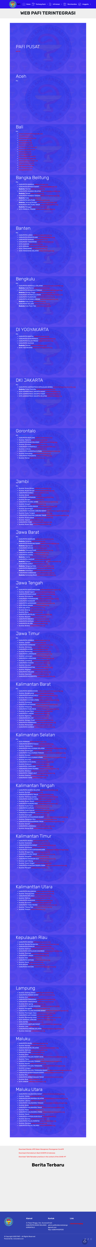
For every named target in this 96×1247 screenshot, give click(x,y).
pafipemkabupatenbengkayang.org (50, 691)
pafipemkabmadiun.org (42, 663)
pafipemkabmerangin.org (45, 497)
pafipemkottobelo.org (37, 1114)
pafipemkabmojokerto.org (46, 676)
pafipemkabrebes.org (41, 619)
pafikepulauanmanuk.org (45, 568)
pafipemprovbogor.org (41, 552)
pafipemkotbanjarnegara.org (45, 592)
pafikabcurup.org (40, 301)
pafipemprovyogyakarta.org (42, 347)
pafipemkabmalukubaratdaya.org (55, 1057)
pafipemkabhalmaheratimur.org (53, 1107)
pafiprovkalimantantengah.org (55, 753)
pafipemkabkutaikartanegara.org (56, 850)
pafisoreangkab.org (38, 541)
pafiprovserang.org (41, 239)
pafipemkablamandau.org (45, 826)
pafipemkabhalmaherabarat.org (53, 1094)
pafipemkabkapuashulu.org (48, 695)
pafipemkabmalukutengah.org (51, 1061)
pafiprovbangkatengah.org (50, 196)
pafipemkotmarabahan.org (42, 746)
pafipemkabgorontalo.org (51, 451)
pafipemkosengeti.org (38, 504)
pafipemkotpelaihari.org (39, 775)
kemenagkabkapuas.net (27, 156)
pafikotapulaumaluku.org (37, 1081)
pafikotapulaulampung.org (46, 1020)
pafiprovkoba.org (35, 198)
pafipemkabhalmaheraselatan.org (56, 1098)
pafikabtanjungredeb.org (41, 843)
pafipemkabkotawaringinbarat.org (56, 817)
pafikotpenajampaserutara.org (56, 865)
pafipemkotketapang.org (40, 707)
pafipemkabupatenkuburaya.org (47, 709)
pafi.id (18, 51)
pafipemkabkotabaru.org (45, 762)
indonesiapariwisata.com (27, 138)
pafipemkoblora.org (35, 612)
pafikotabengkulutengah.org (52, 290)
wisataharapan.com (26, 136)
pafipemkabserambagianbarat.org (60, 1070)
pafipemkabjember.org (42, 640)
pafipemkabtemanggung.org (48, 599)
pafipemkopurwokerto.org (42, 596)
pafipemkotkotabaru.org (40, 764)
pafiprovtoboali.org (37, 193)
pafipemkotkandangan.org (42, 751)
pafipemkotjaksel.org (54, 396)
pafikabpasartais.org (43, 306)
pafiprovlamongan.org (44, 654)
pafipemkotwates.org (45, 341)
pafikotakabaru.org (37, 1052)
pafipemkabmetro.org (35, 1022)
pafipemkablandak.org (42, 713)
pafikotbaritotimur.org (46, 794)
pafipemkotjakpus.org (53, 394)
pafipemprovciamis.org (38, 557)
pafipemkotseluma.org (42, 304)
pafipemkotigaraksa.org (45, 242)
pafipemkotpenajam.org (39, 868)
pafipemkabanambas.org (53, 951)
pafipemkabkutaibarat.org (47, 845)
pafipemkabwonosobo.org (46, 603)
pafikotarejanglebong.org (49, 299)
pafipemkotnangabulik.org (43, 828)
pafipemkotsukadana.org (41, 702)
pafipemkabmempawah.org (46, 722)
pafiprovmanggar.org (39, 207)
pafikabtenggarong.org (42, 852)
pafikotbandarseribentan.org (49, 944)
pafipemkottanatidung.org (42, 907)
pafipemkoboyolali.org (38, 617)
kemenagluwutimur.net (27, 149)
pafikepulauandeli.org (39, 248)
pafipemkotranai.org (36, 962)
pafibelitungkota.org (42, 200)
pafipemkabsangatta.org (40, 856)
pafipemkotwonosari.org (47, 338)
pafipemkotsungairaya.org (43, 711)
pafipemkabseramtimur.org (53, 1077)
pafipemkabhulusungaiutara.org (54, 757)
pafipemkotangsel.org (46, 251)
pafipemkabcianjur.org (42, 559)
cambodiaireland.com (26, 435)
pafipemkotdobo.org (36, 1054)
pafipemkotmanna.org (42, 288)
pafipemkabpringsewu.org (46, 999)
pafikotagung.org (39, 1004)
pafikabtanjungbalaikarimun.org (42, 949)
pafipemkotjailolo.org (37, 1096)
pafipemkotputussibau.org (42, 698)
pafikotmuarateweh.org (42, 801)
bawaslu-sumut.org (26, 145)
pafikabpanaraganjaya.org (46, 1013)
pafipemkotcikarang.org (44, 550)
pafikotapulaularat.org (40, 1043)
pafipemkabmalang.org (42, 672)
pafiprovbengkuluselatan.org (53, 286)
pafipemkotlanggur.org (39, 1068)
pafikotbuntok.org (36, 792)
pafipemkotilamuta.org (39, 440)
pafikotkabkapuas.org (41, 808)
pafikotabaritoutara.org (47, 799)
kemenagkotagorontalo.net (28, 161)
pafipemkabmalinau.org (43, 896)
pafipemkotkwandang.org (42, 453)
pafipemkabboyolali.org (43, 614)
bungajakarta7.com (25, 170)
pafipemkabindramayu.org (42, 570)
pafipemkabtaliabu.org (47, 1125)
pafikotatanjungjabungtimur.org (57, 515)
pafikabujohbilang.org (41, 861)
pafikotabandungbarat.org (50, 543)
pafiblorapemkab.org (40, 623)
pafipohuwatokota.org (44, 456)
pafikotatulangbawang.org (50, 1006)
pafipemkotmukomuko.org (45, 297)
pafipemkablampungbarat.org (51, 1024)
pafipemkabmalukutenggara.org (54, 1066)
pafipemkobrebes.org (37, 626)
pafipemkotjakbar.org (53, 391)
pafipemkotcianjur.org (38, 561)
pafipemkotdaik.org (35, 958)
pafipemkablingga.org (41, 955)
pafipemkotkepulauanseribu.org (64, 387)
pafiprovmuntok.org (38, 189)
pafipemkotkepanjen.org (40, 674)
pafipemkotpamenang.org (42, 651)
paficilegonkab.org (36, 244)
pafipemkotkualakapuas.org (44, 810)
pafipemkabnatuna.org (42, 960)
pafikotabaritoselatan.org (49, 790)
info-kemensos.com (26, 167)
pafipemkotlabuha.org (38, 1101)
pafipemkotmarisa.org (37, 458)
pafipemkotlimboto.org (39, 449)
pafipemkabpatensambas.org (44, 727)
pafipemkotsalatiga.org (41, 605)
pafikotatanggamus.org (45, 1002)
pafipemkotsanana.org (38, 1119)
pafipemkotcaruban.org (39, 665)
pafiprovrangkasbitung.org (42, 235)
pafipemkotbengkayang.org (44, 693)
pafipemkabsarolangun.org (47, 506)
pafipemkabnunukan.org (44, 900)
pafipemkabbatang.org (42, 621)
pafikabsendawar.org (39, 847)
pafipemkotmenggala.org (41, 1008)
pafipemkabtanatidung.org (47, 905)
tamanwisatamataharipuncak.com (31, 134)
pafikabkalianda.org (38, 1031)
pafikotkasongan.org (39, 815)
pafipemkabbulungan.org (45, 891)
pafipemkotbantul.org (41, 336)
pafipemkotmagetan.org (39, 669)
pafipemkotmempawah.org (42, 725)
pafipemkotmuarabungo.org (44, 490)
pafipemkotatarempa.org (40, 953)
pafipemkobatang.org (37, 610)
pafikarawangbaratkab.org (46, 575)
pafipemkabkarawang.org (45, 573)
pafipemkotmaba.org (36, 1110)
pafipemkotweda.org (36, 1105)
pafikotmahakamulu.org (47, 859)
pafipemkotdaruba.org (39, 1123)
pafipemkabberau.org (40, 841)
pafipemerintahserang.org (38, 246)
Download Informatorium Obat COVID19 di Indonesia (37, 1153)
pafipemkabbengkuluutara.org (52, 295)
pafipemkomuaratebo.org (42, 524)
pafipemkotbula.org (35, 1079)
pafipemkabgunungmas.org (47, 803)
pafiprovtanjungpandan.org (47, 202)
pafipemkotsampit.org (38, 824)
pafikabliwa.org (33, 1026)
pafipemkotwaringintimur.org (54, 821)
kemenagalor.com (25, 152)
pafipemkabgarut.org (40, 564)
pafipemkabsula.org (49, 1116)
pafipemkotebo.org (36, 520)
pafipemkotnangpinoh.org (44, 720)
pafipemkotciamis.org (40, 555)
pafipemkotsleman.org (39, 345)
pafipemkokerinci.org (41, 493)
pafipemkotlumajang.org (40, 660)
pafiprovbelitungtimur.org (49, 205)
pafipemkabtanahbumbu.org (49, 769)
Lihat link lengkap (76, 1223)
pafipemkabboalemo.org (43, 438)
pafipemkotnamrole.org (39, 1050)
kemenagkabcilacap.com (27, 158)
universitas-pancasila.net (28, 147)
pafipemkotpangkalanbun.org (46, 819)
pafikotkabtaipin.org (39, 778)
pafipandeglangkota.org (46, 237)
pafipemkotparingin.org (38, 741)
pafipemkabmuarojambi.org (48, 502)
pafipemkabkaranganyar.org (42, 522)
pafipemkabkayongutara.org (49, 700)
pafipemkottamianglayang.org (47, 797)
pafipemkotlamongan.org (41, 656)
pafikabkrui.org (33, 997)
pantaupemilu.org (25, 140)
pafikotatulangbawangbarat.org (57, 1011)
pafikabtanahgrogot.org (43, 863)
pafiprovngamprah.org (41, 546)
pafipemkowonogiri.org (43, 601)
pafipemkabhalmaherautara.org (53, 1112)
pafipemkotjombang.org (40, 647)
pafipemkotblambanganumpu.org (49, 1017)
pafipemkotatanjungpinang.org (45, 967)
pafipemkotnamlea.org (38, 1045)
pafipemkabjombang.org (44, 645)
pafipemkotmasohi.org (38, 1063)
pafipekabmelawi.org (41, 718)
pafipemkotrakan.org (38, 909)
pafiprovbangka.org (41, 184)
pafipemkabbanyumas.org (45, 594)
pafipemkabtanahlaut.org (46, 773)
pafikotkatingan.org (42, 812)
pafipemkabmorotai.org (48, 1121)
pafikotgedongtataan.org (44, 993)
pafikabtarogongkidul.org (45, 566)
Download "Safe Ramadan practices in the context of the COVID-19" (42, 1157)
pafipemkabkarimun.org (43, 946)
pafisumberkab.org (54, 561)
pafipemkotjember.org (38, 642)
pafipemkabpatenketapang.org (47, 704)
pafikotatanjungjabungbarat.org (58, 511)
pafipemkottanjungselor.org (44, 893)
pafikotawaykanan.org (44, 1015)
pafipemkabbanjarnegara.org (50, 590)
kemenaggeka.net (25, 154)
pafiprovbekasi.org (39, 548)
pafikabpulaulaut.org (46, 744)
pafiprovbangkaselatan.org (50, 191)
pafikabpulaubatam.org (36, 964)
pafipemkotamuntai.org (39, 760)
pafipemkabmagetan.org (43, 667)
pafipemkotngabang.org (40, 716)
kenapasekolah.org (25, 143)
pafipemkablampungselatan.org (53, 1029)
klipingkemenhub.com (26, 165)
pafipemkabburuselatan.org (49, 1048)
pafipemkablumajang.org (45, 658)
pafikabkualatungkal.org (43, 513)
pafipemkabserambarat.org (53, 1072)
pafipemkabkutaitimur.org (46, 854)
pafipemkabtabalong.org (44, 766)
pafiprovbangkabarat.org (48, 187)
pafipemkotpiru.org (34, 1075)
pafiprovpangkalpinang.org (45, 209)
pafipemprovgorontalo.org (46, 447)
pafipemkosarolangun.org (42, 508)
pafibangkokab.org (37, 499)
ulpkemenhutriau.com (26, 163)
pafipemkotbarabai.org (39, 755)
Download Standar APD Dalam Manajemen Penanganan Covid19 (41, 1149)
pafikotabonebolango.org (48, 442)
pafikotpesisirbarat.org (47, 995)
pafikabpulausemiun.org (42, 942)
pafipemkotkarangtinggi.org (45, 292)
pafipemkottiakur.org (37, 1059)
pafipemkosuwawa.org (39, 444)
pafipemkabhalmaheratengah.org (55, 1103)
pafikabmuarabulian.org (42, 488)
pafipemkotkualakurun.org (43, 806)
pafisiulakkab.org (35, 495)
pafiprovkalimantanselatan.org (55, 748)
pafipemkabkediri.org (40, 649)
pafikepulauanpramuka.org (45, 389)
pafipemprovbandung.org (44, 539)
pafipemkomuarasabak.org (43, 517)
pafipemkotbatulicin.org (40, 771)
